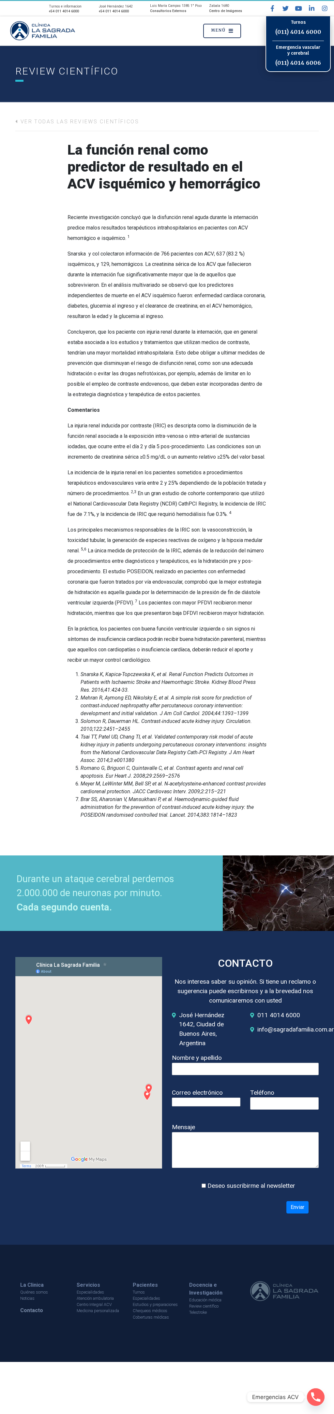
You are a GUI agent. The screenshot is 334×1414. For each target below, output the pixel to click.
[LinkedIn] (311, 8)
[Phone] (316, 1397)
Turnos (139, 1292)
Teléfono (262, 1092)
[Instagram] (324, 8)
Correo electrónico (197, 1092)
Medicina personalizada (98, 1310)
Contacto (31, 1310)
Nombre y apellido (197, 1057)
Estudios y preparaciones (155, 1304)
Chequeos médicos (150, 1310)
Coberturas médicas (151, 1317)
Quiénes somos (34, 1292)
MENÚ (218, 30)
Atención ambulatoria (95, 1298)
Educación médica (205, 1299)
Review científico (204, 1306)
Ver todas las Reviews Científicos (78, 121)
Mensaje (183, 1127)
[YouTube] (298, 8)
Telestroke (198, 1312)
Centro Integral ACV (94, 1304)
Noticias (27, 1298)
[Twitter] (285, 8)
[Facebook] (272, 8)
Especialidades (90, 1292)
